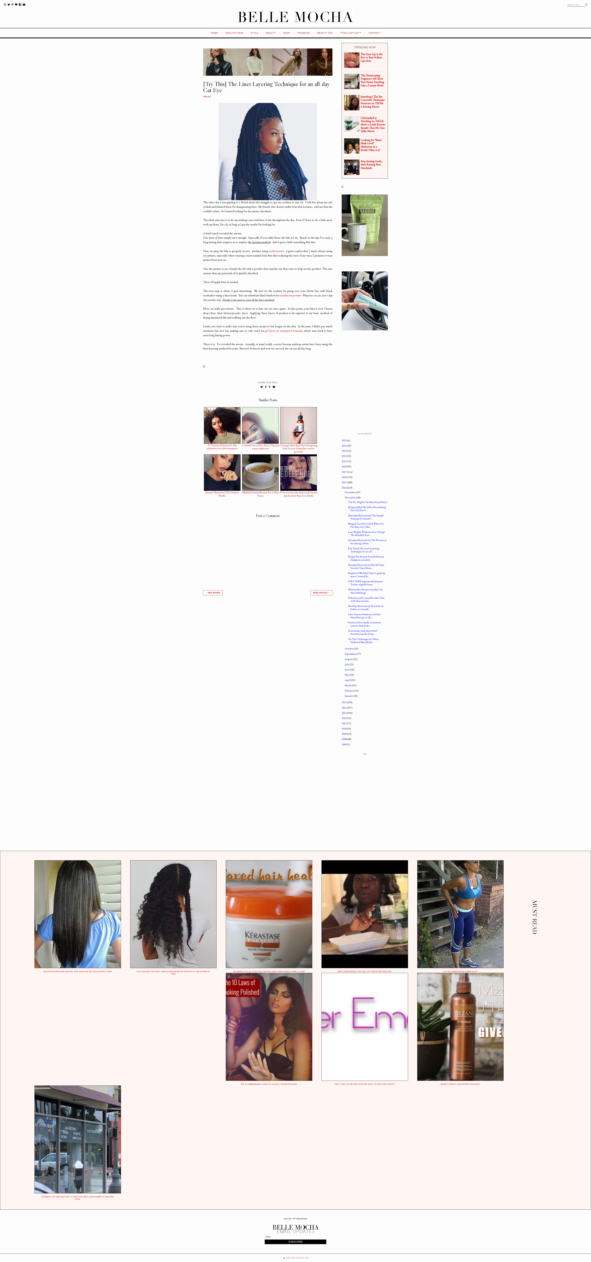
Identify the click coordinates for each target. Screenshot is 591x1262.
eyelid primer (276, 251)
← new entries (213, 593)
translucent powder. (290, 295)
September (350, 653)
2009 (344, 733)
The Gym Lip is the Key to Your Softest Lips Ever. (372, 57)
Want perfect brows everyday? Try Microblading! (365, 591)
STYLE (254, 32)
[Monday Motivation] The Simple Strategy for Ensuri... (366, 517)
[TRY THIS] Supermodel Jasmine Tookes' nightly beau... (365, 583)
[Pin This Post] (269, 387)
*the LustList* (350, 32)
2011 (344, 723)
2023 (344, 451)
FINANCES (303, 32)
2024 (344, 445)
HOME (214, 32)
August (349, 659)
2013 (344, 713)
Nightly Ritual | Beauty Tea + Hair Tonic (260, 493)
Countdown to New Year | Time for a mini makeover (260, 446)
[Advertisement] (267, 642)
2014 (344, 707)
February (349, 690)
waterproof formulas (291, 331)
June (347, 669)
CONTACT (374, 32)
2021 (344, 461)
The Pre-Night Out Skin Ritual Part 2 (368, 502)
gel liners (270, 331)
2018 (344, 477)
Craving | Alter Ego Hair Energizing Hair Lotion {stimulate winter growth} (298, 446)
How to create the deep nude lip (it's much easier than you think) (299, 493)
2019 (344, 472)
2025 (344, 440)
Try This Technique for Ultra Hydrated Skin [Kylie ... (363, 640)
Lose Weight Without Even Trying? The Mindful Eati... (366, 533)
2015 (344, 702)
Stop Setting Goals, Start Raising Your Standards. (371, 164)
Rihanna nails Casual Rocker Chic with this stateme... (366, 599)
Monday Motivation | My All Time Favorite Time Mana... (366, 566)
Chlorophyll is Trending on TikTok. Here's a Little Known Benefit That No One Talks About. (373, 124)
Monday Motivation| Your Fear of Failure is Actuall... (365, 607)
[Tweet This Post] (262, 387)
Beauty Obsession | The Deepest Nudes (222, 493)
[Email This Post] (274, 387)
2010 (344, 728)
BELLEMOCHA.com (300, 1258)
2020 (344, 466)
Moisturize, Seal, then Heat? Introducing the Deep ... (363, 632)
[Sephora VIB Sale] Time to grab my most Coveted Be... (366, 574)
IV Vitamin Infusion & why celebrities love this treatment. (222, 446)
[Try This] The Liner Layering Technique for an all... (363, 550)
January (349, 695)
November (350, 497)
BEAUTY (271, 32)
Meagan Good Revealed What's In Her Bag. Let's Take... (366, 525)
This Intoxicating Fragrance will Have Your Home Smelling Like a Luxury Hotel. (372, 80)
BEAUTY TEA (325, 32)
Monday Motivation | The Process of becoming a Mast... (367, 541)
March (348, 685)
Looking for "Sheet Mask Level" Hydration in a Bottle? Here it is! (371, 145)
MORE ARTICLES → (321, 593)
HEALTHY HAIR (234, 32)
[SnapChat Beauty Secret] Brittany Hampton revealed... (366, 558)
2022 (344, 456)
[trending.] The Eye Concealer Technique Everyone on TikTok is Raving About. (373, 101)
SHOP (286, 32)
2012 (344, 718)
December (350, 492)
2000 (344, 744)
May (347, 674)
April (348, 680)
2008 (344, 739)
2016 (344, 487)
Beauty (207, 96)
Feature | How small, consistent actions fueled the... (364, 624)
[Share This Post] (265, 387)
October (349, 648)
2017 (344, 482)
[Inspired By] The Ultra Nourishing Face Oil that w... (367, 508)
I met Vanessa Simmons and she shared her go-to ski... (364, 616)
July (347, 664)
